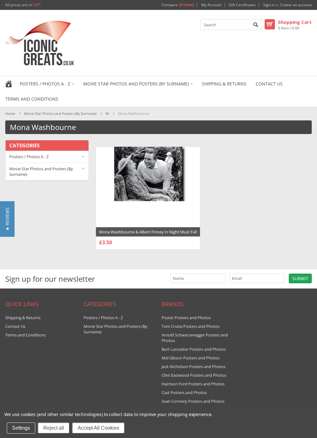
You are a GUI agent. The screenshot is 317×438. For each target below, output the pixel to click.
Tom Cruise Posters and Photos (190, 326)
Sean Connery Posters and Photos (193, 401)
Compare (178, 5)
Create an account (296, 5)
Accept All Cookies (98, 428)
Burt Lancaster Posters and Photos (194, 349)
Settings (21, 428)
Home (10, 113)
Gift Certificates (242, 5)
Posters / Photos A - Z (45, 84)
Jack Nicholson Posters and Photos (193, 366)
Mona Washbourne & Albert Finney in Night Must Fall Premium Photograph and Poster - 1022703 (148, 235)
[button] (7, 219)
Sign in (269, 5)
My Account (211, 5)
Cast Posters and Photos (184, 392)
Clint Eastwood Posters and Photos (194, 375)
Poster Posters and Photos (186, 317)
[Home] (8, 83)
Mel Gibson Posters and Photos (190, 358)
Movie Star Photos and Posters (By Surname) (136, 84)
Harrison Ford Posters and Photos (193, 384)
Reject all (53, 428)
